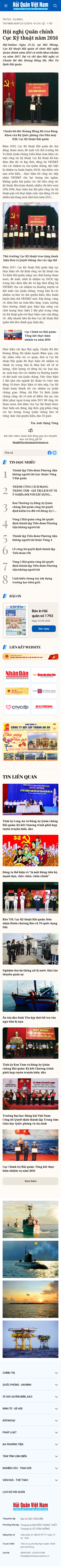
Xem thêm (30, 1181)
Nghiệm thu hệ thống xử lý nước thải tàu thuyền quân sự (30, 972)
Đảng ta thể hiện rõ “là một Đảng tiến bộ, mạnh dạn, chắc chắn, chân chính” (30, 874)
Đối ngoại (9, 1420)
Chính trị (9, 1372)
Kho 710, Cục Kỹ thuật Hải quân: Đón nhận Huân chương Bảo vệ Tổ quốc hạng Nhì (30, 923)
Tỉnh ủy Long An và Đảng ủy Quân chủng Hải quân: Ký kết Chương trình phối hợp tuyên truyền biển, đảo (30, 825)
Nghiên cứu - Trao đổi (17, 1468)
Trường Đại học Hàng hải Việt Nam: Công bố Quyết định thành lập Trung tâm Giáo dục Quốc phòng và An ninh (30, 1119)
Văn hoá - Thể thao (15, 1480)
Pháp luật (10, 1432)
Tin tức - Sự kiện (12, 19)
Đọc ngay (44, 628)
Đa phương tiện (13, 1444)
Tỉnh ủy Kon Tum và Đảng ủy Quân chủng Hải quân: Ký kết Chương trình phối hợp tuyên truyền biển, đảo (28, 1068)
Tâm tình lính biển (15, 1456)
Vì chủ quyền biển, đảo (17, 1396)
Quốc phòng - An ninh (17, 1384)
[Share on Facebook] (50, 453)
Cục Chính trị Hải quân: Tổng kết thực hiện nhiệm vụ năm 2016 (28, 1169)
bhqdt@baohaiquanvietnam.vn (30, 442)
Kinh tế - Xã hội (12, 1408)
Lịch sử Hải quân (14, 1492)
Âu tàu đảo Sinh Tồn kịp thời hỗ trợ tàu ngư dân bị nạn (29, 1019)
